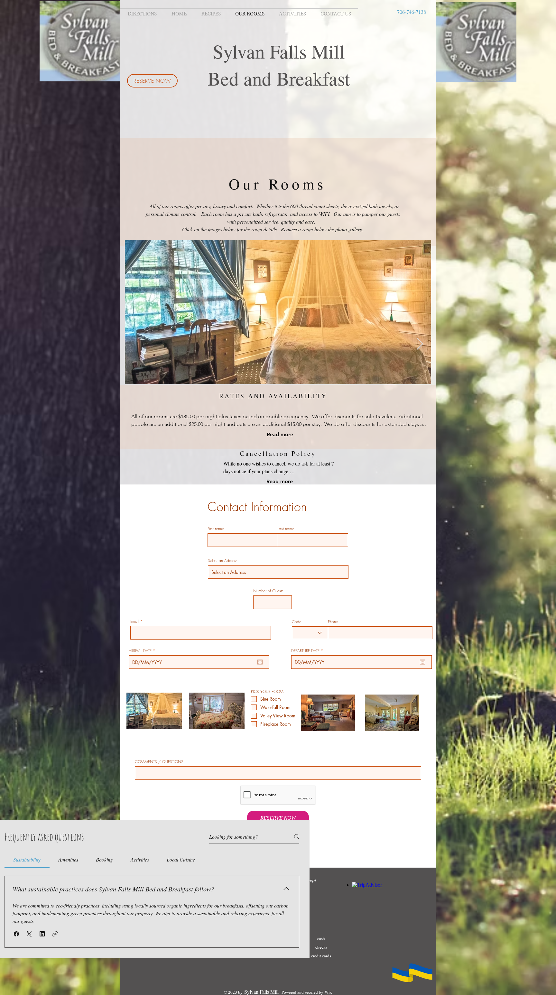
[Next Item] (420, 344)
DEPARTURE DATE (308, 651)
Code (296, 622)
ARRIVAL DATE (143, 651)
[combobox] (278, 572)
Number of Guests (268, 591)
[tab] (27, 859)
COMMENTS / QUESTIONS (159, 762)
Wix (328, 992)
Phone (333, 622)
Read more (280, 434)
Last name (286, 529)
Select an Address (222, 561)
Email (134, 621)
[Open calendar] (260, 662)
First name (216, 529)
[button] (16, 934)
